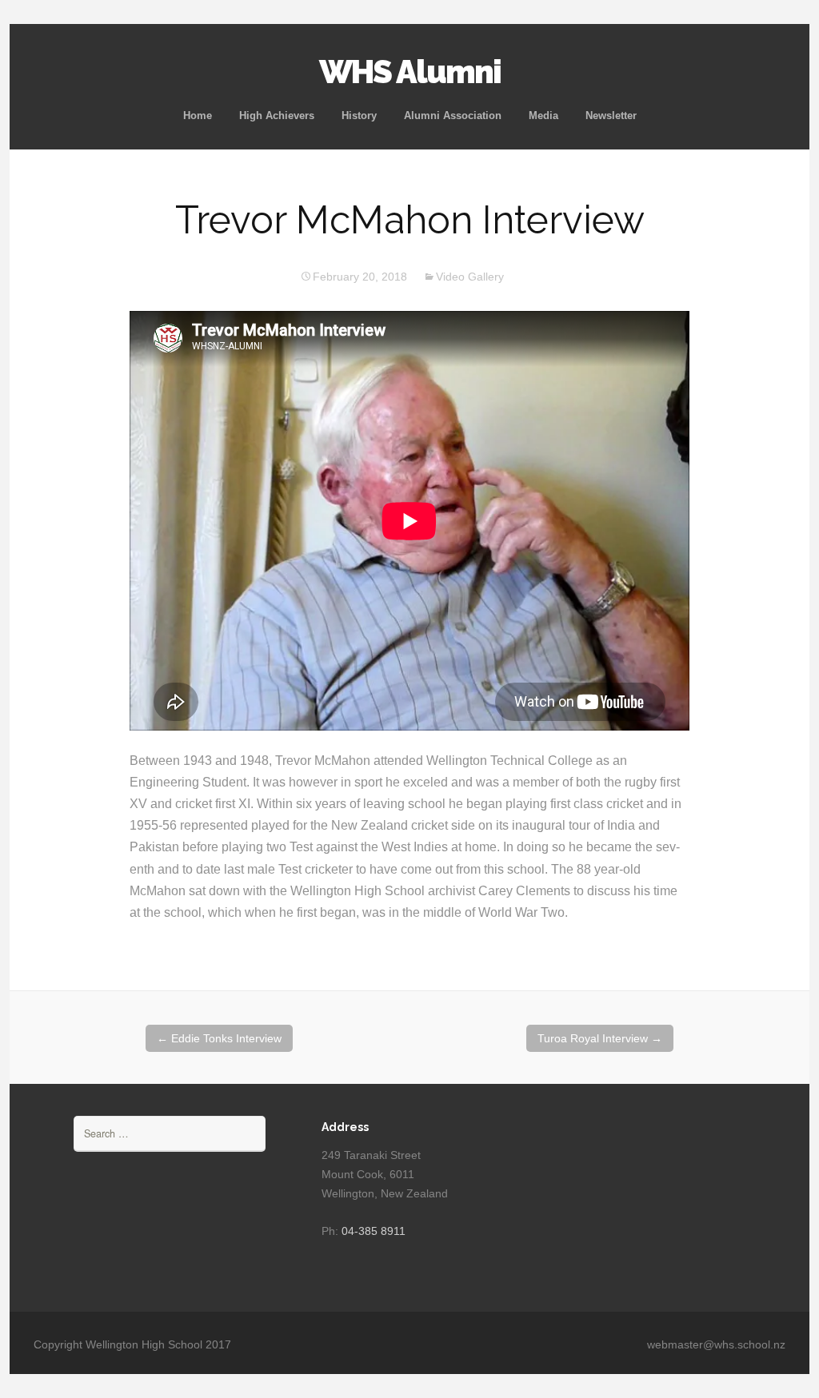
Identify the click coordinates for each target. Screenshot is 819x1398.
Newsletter (611, 115)
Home (197, 115)
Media (543, 115)
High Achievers (276, 115)
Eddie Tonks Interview (219, 1038)
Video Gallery (470, 276)
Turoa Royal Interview (599, 1038)
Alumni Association (452, 115)
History (359, 115)
